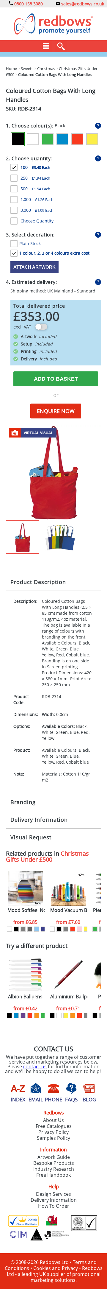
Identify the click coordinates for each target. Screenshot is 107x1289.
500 (35, 189)
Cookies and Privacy (55, 1268)
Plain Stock (30, 243)
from (25, 922)
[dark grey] (29, 929)
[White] (33, 139)
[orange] (36, 1015)
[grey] (23, 929)
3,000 (37, 210)
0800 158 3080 (28, 4)
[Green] (48, 139)
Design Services (53, 1194)
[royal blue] (43, 929)
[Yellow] (92, 139)
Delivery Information (39, 819)
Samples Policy (53, 1138)
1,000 (37, 199)
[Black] (18, 139)
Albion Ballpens (25, 997)
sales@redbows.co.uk (82, 4)
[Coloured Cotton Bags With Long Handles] (53, 472)
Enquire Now (56, 411)
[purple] (23, 1015)
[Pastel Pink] (79, 929)
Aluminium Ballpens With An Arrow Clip (68, 997)
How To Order (53, 1206)
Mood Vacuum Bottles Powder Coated (68, 910)
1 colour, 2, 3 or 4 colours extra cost (54, 253)
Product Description (38, 582)
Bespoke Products (53, 1163)
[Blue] (62, 139)
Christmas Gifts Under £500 (47, 856)
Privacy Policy (53, 1132)
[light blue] (36, 929)
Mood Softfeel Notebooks (26, 910)
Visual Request (30, 837)
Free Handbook (53, 1175)
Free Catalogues (54, 1126)
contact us (35, 1066)
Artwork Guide (53, 1157)
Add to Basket (56, 379)
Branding (23, 802)
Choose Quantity (37, 221)
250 (35, 178)
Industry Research (53, 1169)
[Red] (77, 139)
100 (35, 167)
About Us (53, 1120)
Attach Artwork (34, 267)
